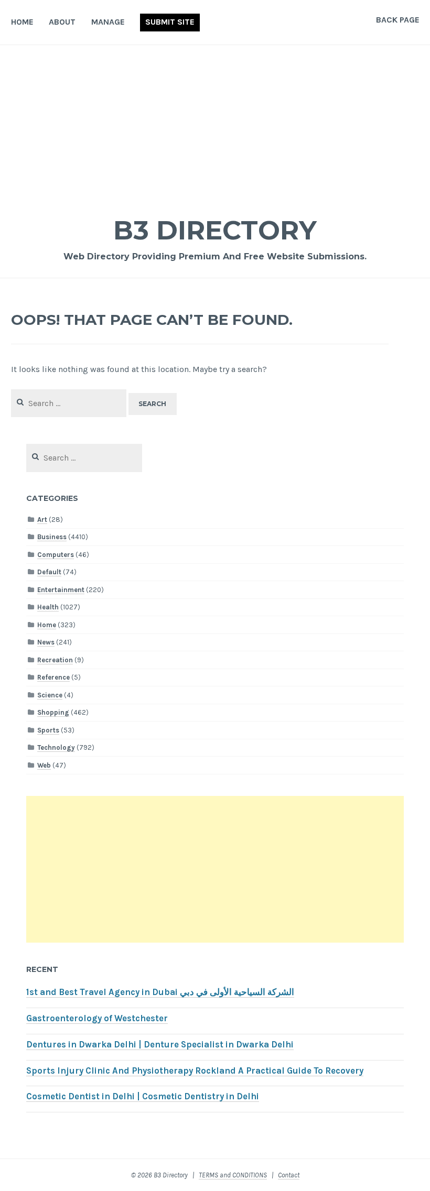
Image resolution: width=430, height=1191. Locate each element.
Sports (48, 730)
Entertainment (60, 590)
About (62, 22)
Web (44, 765)
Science (49, 695)
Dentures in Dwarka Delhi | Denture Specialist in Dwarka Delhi (160, 1045)
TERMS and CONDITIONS (233, 1175)
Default (49, 572)
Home (22, 22)
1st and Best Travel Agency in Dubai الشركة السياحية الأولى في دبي (160, 992)
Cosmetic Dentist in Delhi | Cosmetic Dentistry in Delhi (142, 1096)
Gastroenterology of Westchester (97, 1018)
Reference (53, 677)
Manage (108, 22)
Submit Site (170, 22)
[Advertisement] (215, 123)
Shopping (53, 712)
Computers (55, 555)
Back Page (398, 20)
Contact (288, 1175)
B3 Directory (215, 230)
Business (52, 537)
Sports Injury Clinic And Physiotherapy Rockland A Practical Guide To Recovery (194, 1071)
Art (42, 519)
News (46, 642)
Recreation (55, 660)
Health (48, 607)
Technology (56, 747)
